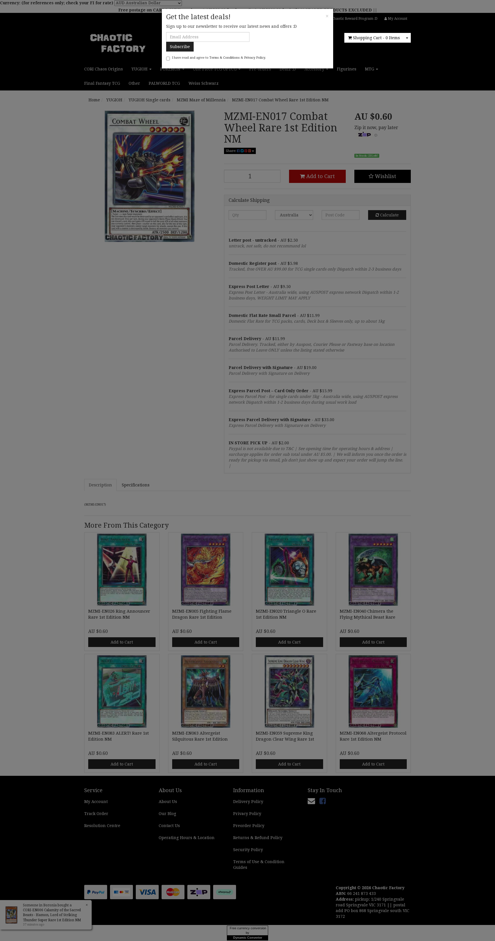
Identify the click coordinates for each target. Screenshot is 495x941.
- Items (376, 37)
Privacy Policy (254, 58)
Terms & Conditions (224, 58)
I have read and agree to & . (219, 58)
